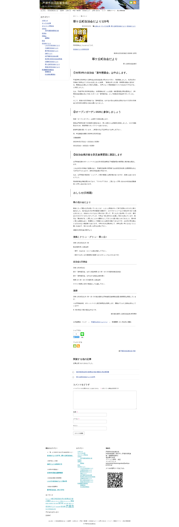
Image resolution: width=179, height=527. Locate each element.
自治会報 (58, 506)
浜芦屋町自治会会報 (51, 56)
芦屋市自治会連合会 (55, 2)
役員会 (44, 33)
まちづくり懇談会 (48, 26)
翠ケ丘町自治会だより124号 (85, 377)
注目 (65, 503)
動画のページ (111, 10)
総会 (43, 41)
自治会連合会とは (53, 10)
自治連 (63, 506)
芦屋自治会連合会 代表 (128, 351)
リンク (104, 10)
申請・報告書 (77, 10)
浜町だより (48, 53)
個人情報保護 (121, 10)
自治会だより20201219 (81, 49)
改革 (57, 503)
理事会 (44, 36)
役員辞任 (51, 503)
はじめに (43, 10)
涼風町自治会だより (51, 61)
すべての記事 (105, 26)
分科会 (44, 28)
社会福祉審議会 (50, 74)
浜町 (67, 503)
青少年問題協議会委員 (51, 509)
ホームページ (67, 501)
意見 (55, 503)
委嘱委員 (48, 71)
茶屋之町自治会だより (52, 67)
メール (76, 419)
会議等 (62, 10)
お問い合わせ (96, 10)
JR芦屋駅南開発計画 (52, 30)
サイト (75, 425)
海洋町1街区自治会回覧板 (53, 59)
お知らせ (68, 10)
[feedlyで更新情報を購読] (131, 2)
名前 (75, 412)
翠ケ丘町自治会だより (118, 26)
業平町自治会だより (51, 51)
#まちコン (48, 498)
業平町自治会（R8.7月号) (55, 490)
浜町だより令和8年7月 (54, 464)
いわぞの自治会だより (52, 45)
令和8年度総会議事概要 (55, 473)
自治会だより (86, 10)
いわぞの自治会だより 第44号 (57, 481)
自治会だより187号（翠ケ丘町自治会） (60, 455)
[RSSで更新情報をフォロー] (134, 2)
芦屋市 (70, 506)
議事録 (47, 38)
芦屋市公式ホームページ (99, 322)
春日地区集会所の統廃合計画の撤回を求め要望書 (92, 372)
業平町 (60, 503)
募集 (72, 501)
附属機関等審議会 (48, 70)
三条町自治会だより (51, 48)
